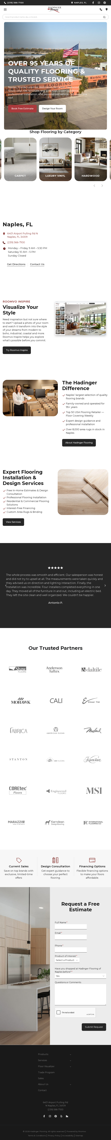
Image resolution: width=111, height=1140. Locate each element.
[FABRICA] (18, 730)
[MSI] (94, 791)
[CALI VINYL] (56, 700)
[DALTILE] (92, 669)
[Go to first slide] (105, 585)
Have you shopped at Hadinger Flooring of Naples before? (78, 970)
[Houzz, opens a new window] (67, 1116)
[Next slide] (102, 186)
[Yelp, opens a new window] (61, 1116)
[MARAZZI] (16, 822)
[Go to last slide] (94, 186)
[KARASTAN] (92, 759)
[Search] (104, 17)
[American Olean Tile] (55, 730)
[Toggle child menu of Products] (70, 1054)
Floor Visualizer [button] (46, 1066)
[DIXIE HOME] (55, 759)
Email (58, 933)
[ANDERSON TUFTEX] (54, 669)
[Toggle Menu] (5, 9)
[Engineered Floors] (56, 791)
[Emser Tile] (91, 700)
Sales (41, 1078)
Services (42, 1060)
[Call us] (101, 9)
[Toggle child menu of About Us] (70, 1084)
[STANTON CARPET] (18, 759)
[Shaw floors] (18, 669)
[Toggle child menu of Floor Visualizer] (70, 1066)
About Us (43, 1084)
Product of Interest (66, 956)
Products (43, 1054)
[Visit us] (107, 9)
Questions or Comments (68, 982)
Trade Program (46, 1072)
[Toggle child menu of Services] (70, 1060)
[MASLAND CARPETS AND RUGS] (92, 730)
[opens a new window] (72, 2)
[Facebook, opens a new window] (93, 2)
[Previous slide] (6, 585)
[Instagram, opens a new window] (99, 2)
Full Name (61, 922)
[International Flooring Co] (93, 822)
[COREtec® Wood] (18, 790)
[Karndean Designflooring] (54, 822)
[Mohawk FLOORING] (20, 700)
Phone (59, 945)
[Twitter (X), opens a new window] (104, 2)
